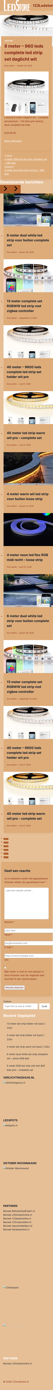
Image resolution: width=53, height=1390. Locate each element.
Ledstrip (8, 41)
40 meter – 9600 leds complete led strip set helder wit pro (24, 372)
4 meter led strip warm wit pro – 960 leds (24, 170)
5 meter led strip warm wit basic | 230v (28, 1046)
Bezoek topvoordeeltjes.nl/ (17, 1225)
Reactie (9, 922)
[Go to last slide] (5, 189)
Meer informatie (13, 141)
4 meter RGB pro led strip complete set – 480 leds (25, 159)
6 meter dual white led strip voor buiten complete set (28, 240)
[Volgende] (15, 189)
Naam (8, 934)
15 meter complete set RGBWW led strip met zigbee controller (24, 306)
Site (6, 959)
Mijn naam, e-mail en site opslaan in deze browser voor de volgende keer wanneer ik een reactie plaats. (24, 975)
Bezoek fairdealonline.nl (16, 1229)
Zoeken (7, 1001)
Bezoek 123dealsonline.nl (17, 1218)
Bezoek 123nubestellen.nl (17, 1222)
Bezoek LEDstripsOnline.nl (17, 1215)
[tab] (6, 839)
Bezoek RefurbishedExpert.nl (19, 1211)
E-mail (8, 947)
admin (11, 66)
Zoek (44, 1006)
